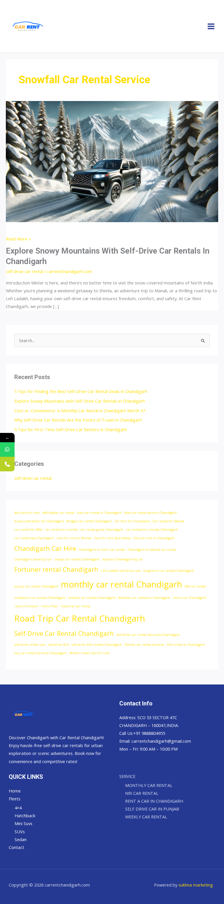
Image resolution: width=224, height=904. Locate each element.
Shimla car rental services (144, 645)
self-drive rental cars (30, 645)
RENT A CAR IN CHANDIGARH (154, 801)
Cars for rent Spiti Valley (112, 538)
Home (15, 791)
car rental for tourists (61, 530)
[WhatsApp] (7, 449)
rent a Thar (49, 606)
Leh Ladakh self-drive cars (121, 571)
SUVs (20, 831)
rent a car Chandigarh (189, 598)
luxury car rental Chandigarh (36, 586)
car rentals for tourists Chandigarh (152, 530)
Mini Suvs (23, 823)
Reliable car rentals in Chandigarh (144, 598)
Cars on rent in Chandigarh (153, 538)
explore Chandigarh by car (122, 559)
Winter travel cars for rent (89, 653)
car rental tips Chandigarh (34, 538)
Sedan (21, 839)
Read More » (18, 238)
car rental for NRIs (28, 530)
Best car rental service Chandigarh (150, 513)
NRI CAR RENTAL (141, 793)
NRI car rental (195, 586)
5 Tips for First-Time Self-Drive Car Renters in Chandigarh (70, 429)
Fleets (14, 799)
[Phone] (7, 464)
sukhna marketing (195, 885)
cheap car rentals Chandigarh (76, 559)
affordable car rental (58, 513)
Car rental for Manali (168, 521)
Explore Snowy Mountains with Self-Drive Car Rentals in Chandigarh (79, 401)
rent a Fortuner (26, 606)
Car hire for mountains (132, 521)
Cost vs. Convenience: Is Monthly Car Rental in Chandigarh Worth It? (80, 410)
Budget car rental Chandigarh (89, 521)
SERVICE (127, 776)
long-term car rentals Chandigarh (168, 571)
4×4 (18, 808)
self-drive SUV (58, 645)
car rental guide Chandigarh (101, 530)
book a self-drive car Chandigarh (39, 521)
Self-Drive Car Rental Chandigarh (64, 633)
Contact (16, 847)
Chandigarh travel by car (33, 559)
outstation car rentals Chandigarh (39, 598)
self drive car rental (24, 271)
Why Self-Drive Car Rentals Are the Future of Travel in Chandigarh (78, 420)
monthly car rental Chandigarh (121, 584)
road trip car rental (75, 606)
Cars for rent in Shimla (74, 538)
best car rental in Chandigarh (99, 513)
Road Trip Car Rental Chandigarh (79, 618)
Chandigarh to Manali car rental (151, 550)
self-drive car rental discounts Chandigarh (148, 635)
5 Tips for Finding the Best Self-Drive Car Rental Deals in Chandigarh (80, 391)
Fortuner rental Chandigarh (56, 569)
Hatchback (25, 815)
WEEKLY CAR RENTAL (146, 817)
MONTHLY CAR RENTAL (148, 785)
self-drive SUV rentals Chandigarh (96, 645)
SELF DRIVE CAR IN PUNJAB (152, 809)
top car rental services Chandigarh (40, 653)
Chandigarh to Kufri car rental (102, 550)
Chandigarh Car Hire (45, 548)
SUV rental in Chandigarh (186, 645)
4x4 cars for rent (27, 513)
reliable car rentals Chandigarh (92, 598)
